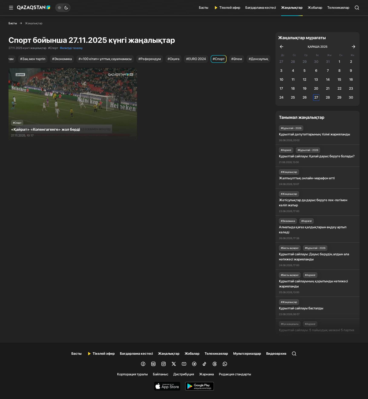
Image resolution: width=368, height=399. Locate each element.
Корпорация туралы (132, 374)
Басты (203, 8)
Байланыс (160, 374)
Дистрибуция (183, 374)
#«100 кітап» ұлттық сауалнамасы (105, 59)
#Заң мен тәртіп (32, 59)
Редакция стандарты (235, 374)
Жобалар (315, 8)
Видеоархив (276, 354)
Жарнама (206, 374)
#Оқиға (173, 59)
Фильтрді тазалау (71, 48)
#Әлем (236, 59)
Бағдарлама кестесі (260, 8)
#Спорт (218, 59)
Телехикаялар (338, 8)
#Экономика (62, 59)
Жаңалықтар (292, 8)
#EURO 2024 (196, 59)
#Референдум (149, 59)
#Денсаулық (258, 59)
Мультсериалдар (247, 354)
